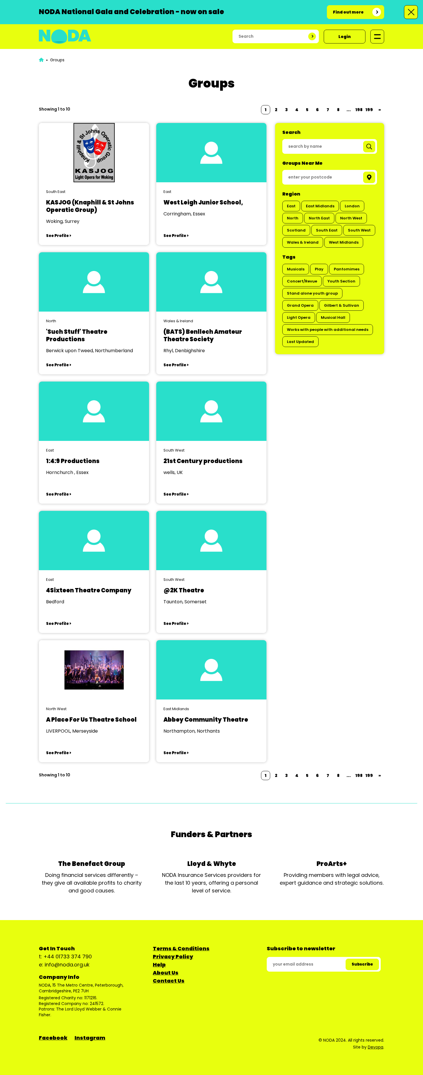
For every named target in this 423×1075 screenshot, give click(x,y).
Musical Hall (333, 317)
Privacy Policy (173, 956)
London (352, 206)
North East (319, 218)
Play (319, 269)
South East (327, 230)
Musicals (295, 269)
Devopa (375, 1047)
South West (359, 230)
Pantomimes (346, 269)
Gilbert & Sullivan (341, 305)
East (291, 206)
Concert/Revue (302, 281)
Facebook (53, 1037)
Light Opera (298, 317)
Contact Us (168, 980)
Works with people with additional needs (327, 329)
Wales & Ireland (303, 242)
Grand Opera (300, 305)
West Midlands (344, 242)
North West (351, 218)
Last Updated (300, 341)
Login (344, 36)
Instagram (90, 1037)
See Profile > (58, 235)
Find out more (348, 12)
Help (159, 964)
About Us (165, 972)
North (292, 218)
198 (359, 110)
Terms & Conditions (181, 948)
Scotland (296, 230)
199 (369, 110)
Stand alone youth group (312, 293)
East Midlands (320, 206)
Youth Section (341, 281)
